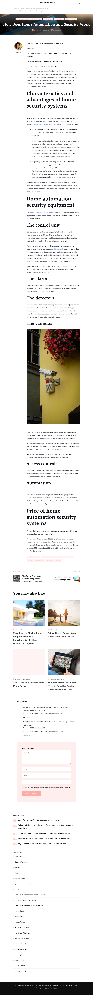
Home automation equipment (64, 557)
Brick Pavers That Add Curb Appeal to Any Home (38, 820)
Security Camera (71, 19)
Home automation (47, 557)
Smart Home (19, 960)
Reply (28, 717)
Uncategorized (20, 971)
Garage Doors (20, 878)
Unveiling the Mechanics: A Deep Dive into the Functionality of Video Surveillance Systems (27, 638)
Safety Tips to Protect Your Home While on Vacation (62, 635)
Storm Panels (20, 966)
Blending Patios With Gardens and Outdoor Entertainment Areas (45, 838)
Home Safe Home (47, 2)
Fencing (18, 867)
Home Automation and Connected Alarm (29, 19)
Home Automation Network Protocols (29, 906)
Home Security (59, 19)
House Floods (20, 922)
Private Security (21, 944)
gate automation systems (24, 884)
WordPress (53, 988)
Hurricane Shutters (22, 927)
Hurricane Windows (22, 933)
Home (17, 889)
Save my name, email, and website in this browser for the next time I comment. (47, 788)
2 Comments (57, 30)
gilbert (18, 53)
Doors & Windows (21, 862)
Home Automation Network (25, 900)
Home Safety (48, 19)
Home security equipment (36, 560)
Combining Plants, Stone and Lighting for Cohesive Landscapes (44, 833)
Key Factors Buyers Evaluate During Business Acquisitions (42, 843)
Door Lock (18, 857)
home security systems (54, 560)
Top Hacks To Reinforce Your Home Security (28, 684)
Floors (17, 873)
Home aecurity (34, 557)
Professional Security (23, 949)
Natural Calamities (22, 938)
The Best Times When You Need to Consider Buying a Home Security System (62, 686)
